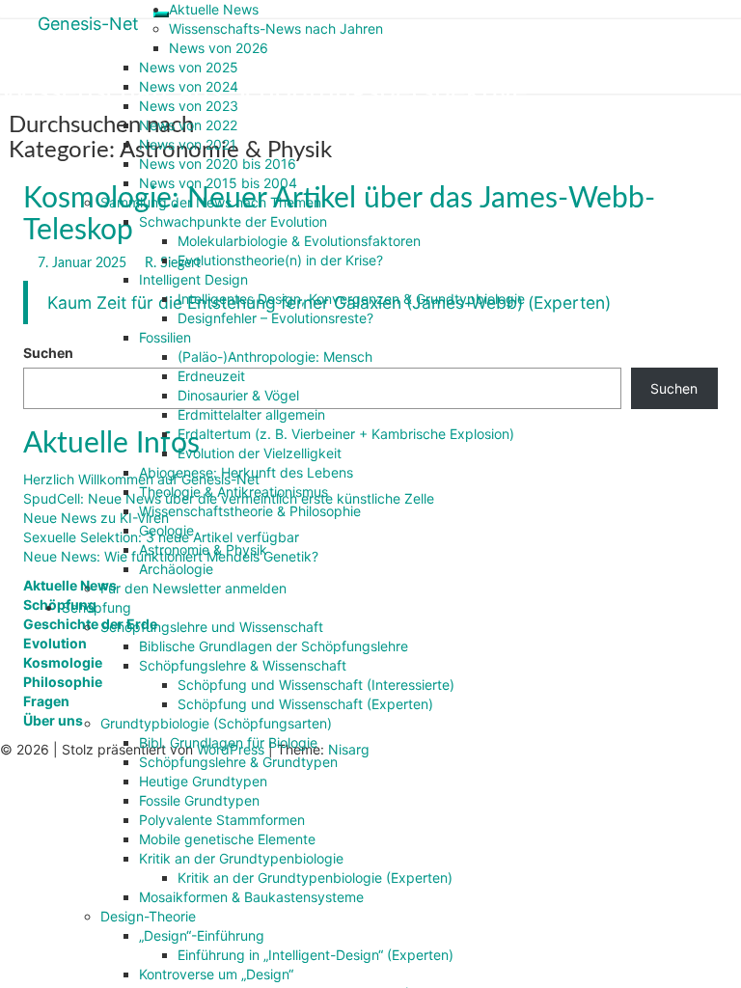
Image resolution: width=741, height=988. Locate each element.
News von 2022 (188, 125)
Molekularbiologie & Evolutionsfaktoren (299, 241)
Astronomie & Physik (203, 549)
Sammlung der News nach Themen (210, 202)
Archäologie (176, 569)
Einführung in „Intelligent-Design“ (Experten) (315, 955)
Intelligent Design (193, 279)
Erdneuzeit (211, 376)
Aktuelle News (214, 9)
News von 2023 (188, 105)
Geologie (166, 530)
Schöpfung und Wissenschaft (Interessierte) (316, 684)
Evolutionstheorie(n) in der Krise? (280, 260)
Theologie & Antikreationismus (233, 491)
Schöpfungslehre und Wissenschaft (211, 626)
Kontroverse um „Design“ (216, 974)
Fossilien (165, 337)
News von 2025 (188, 67)
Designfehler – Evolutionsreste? (275, 318)
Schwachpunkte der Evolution (233, 221)
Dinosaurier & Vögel (238, 395)
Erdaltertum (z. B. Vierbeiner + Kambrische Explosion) (346, 433)
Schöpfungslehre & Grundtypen (238, 762)
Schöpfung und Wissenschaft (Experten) (305, 704)
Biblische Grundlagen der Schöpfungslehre (273, 646)
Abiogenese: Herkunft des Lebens (246, 472)
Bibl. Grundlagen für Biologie (228, 742)
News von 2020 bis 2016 (217, 163)
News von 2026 (218, 48)
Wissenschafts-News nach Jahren (276, 28)
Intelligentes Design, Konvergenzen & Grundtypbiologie (351, 298)
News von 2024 (188, 86)
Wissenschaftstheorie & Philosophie (250, 511)
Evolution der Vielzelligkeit (260, 453)
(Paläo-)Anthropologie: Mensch (275, 356)
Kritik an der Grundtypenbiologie (241, 858)
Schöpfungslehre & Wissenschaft (242, 665)
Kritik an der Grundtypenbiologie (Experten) (315, 877)
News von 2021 (187, 144)
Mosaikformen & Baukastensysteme (251, 897)
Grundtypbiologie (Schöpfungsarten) (216, 723)
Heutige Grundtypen (203, 781)
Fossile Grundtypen (199, 800)
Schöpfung (96, 607)
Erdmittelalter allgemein (251, 414)
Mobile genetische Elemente (227, 839)
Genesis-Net (88, 24)
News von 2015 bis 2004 (218, 183)
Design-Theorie (148, 916)
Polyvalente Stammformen (222, 819)
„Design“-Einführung (201, 935)
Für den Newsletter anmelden (193, 588)
